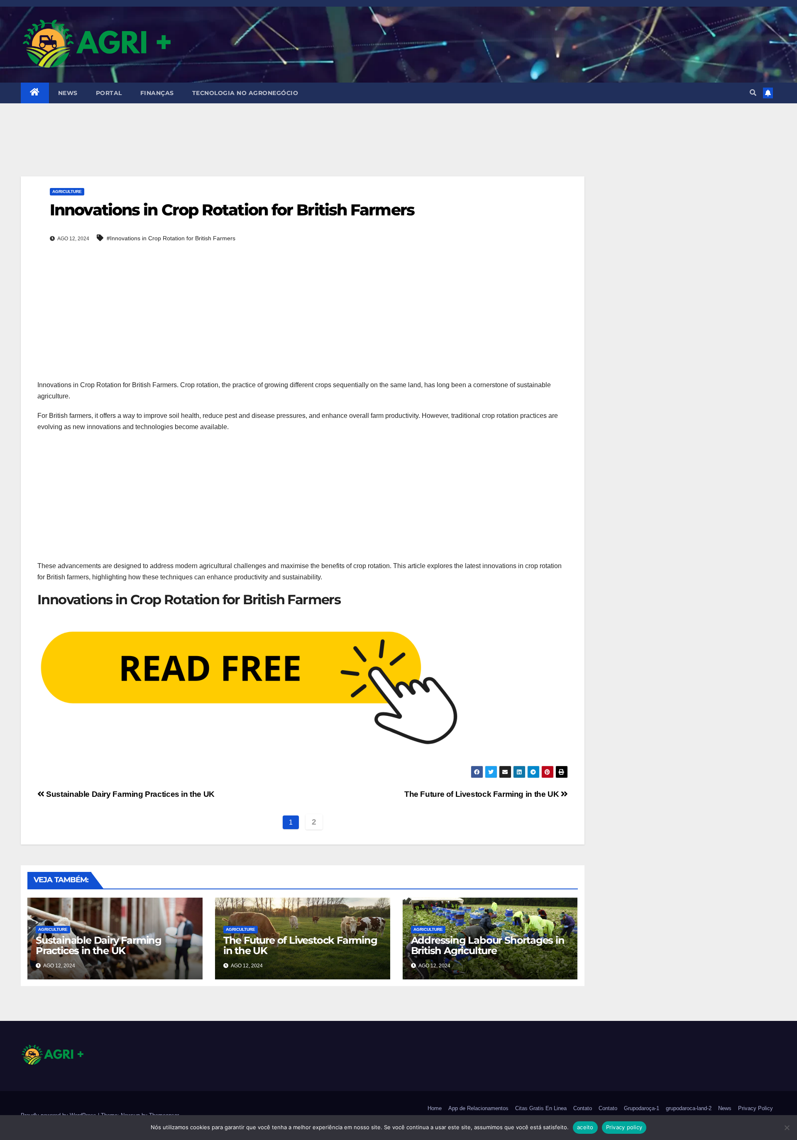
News (68, 93)
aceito (585, 1127)
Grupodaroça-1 (641, 1108)
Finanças (157, 93)
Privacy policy (624, 1127)
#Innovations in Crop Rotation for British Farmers (171, 238)
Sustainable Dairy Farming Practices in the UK (129, 794)
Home (435, 1108)
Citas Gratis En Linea (541, 1108)
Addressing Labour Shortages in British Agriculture (488, 945)
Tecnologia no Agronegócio (245, 93)
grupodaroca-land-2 (688, 1108)
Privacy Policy (755, 1108)
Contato (582, 1108)
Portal (109, 93)
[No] (786, 1127)
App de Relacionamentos (478, 1108)
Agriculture (67, 191)
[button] (753, 92)
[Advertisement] (302, 150)
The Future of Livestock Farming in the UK (482, 794)
